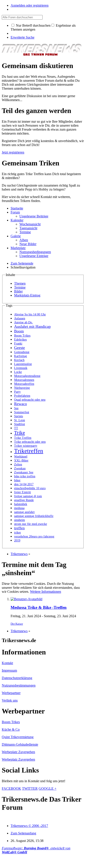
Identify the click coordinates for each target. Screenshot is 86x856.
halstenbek (20, 504)
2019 (17, 540)
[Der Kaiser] (26, 599)
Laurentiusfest (23, 364)
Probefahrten (22, 395)
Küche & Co (11, 729)
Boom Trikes (22, 335)
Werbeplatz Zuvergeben (18, 752)
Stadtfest (19, 424)
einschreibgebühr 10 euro (30, 488)
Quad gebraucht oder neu (29, 399)
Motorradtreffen (24, 383)
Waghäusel (20, 456)
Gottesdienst (21, 352)
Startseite (17, 208)
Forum (15, 212)
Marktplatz (18, 248)
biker (17, 480)
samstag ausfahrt (24, 512)
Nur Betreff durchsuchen (32, 25)
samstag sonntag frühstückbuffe (33, 516)
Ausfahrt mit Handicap (32, 326)
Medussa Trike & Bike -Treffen (39, 607)
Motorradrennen (24, 380)
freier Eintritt (22, 492)
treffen (19, 528)
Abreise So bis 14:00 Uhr (30, 314)
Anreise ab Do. (23, 322)
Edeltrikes (20, 339)
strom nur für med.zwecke (30, 524)
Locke (18, 372)
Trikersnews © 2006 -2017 (29, 826)
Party (17, 391)
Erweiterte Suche (22, 37)
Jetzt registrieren (13, 152)
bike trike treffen (24, 476)
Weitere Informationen (45, 591)
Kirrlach (19, 360)
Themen (20, 283)
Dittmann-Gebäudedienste (20, 744)
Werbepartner (11, 693)
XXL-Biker (21, 460)
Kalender (17, 220)
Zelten (18, 464)
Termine (20, 287)
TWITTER (30, 788)
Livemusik (20, 368)
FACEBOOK (11, 788)
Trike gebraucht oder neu (30, 441)
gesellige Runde (24, 500)
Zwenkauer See (23, 472)
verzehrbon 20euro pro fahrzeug (34, 536)
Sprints (18, 416)
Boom (19, 331)
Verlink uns (10, 700)
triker (17, 532)
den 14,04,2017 (24, 484)
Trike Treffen (22, 437)
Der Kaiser (17, 623)
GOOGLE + (47, 788)
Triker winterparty (25, 445)
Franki (18, 343)
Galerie (16, 236)
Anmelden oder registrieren (30, 5)
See (16, 408)
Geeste (19, 347)
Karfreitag (20, 356)
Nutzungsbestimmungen (19, 685)
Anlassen (19, 318)
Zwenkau (20, 468)
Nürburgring (22, 387)
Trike (19, 432)
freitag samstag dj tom (28, 496)
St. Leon (19, 420)
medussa (19, 508)
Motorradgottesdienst (27, 376)
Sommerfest (21, 412)
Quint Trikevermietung (18, 737)
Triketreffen (28, 451)
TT (16, 428)
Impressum (9, 670)
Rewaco (20, 404)
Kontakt (7, 663)
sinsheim (19, 520)
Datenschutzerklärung (17, 678)
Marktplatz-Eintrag (27, 295)
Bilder (18, 291)
